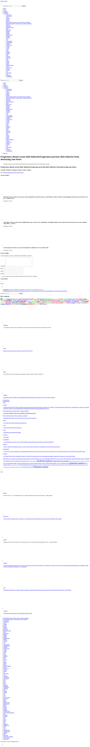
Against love (9, 14)
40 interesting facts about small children (12, 432)
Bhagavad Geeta (10, 27)
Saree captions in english (41, 464)
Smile (4, 721)
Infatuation (5, 686)
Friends (7, 69)
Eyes (7, 59)
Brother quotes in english (82, 458)
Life (4, 693)
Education (8, 57)
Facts (7, 60)
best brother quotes (49, 458)
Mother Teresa (6, 702)
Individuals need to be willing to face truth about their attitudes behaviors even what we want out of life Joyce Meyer (29, 397)
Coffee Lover (9, 45)
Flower (7, 66)
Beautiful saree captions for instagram (12, 458)
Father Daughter (9, 65)
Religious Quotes (32, 464)
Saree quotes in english (66, 464)
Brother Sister (9, 35)
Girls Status (8, 72)
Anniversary (9, 16)
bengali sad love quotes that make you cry (33, 458)
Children (8, 43)
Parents (5, 493)
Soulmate (5, 724)
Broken (7, 32)
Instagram (61, 301)
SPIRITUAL (8, 304)
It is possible (6, 437)
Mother (5, 701)
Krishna (5, 691)
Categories (5, 13)
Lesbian (5, 692)
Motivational (6, 703)
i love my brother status (35, 463)
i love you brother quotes (63, 463)
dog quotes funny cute (8, 461)
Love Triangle (6, 697)
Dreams (8, 56)
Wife (4, 734)
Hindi (4, 682)
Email (2, 271)
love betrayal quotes (19, 172)
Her (36, 301)
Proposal (5, 710)
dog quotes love (17, 461)
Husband (44, 301)
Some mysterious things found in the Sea (12, 427)
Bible (7, 28)
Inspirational (6, 439)
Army (7, 17)
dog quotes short (24, 461)
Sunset (4, 726)
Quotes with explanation (57, 302)
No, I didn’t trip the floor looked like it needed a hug (15, 423)
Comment (3, 266)
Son (4, 722)
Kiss (4, 690)
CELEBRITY (9, 42)
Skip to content (4, 1)
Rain (4, 714)
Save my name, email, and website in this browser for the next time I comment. (19, 276)
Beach (7, 19)
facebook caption (44, 461)
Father (7, 64)
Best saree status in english (60, 458)
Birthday (8, 31)
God (7, 74)
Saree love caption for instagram (54, 464)
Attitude (8, 18)
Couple (7, 46)
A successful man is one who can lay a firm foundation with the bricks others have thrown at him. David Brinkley (28, 442)
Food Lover (8, 67)
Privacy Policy (6, 738)
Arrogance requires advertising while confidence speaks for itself (17, 613)
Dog (7, 55)
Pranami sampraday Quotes (14, 464)
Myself (4, 539)
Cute (7, 50)
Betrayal (8, 24)
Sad (4, 717)
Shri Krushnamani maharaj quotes (77, 464)
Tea (4, 727)
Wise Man (5, 735)
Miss (6, 302)
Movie (4, 705)
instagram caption (76, 463)
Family (7, 62)
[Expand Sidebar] (1, 281)
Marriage (3, 302)
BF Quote (8, 26)
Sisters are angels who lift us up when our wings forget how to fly (18, 350)
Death (7, 53)
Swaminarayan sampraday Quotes (16, 467)
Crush (7, 48)
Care (7, 38)
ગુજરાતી (4, 299)
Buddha (8, 36)
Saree (4, 420)
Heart (4, 680)
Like (4, 587)
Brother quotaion (72, 458)
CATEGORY (9, 41)
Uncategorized (6, 730)
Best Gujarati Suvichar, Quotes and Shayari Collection (18, 22)
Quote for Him (6, 711)
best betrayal (6, 172)
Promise (38, 302)
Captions (5, 11)
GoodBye (8, 75)
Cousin (7, 47)
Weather (5, 732)
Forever (8, 70)
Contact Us (5, 12)
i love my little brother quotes (49, 463)
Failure (7, 61)
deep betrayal (12, 172)
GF (7, 71)
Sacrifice (73, 302)
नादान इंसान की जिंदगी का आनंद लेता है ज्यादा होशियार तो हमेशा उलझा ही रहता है (19, 413)
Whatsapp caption (41, 467)
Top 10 (5, 729)
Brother (8, 33)
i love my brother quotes (23, 463)
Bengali (8, 21)
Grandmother (9, 76)
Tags (4, 9)
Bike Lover (8, 30)
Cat (7, 40)
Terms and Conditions (8, 736)
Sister (4, 348)
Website (2, 273)
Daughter (8, 52)
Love (4, 696)
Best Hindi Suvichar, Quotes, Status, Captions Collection (18, 23)
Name (2, 268)
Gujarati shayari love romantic (60, 461)
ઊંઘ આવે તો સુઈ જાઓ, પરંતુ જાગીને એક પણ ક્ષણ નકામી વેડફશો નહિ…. (20, 418)
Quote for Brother (24, 464)
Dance (7, 51)
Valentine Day (31, 304)
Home (4, 8)
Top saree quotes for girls (27, 467)
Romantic (5, 715)
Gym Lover (6, 678)
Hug (41, 301)
